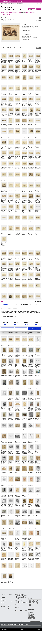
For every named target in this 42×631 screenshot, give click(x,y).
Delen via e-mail (40, 20)
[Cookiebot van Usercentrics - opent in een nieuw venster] (36, 301)
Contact (5, 3)
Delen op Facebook (37, 20)
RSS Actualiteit (30, 615)
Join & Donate (32, 9)
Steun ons (10, 606)
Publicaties (10, 597)
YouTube (33, 603)
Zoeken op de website (17, 4)
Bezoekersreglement (4, 604)
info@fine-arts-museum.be (35, 621)
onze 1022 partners (8, 309)
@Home (8, 14)
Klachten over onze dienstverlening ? (12, 626)
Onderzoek (4, 14)
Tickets (39, 9)
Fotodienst (9, 598)
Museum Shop (3, 603)
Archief (9, 599)
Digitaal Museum (11, 602)
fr (37, 3)
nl (35, 3)
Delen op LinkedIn (38, 20)
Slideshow (38, 47)
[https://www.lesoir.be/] (21, 610)
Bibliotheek (10, 596)
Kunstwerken (40, 18)
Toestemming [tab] (5, 304)
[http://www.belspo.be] (16, 611)
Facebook (30, 603)
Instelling (30, 12)
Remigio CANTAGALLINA (30, 37)
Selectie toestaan (21, 328)
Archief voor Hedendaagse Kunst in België (10, 601)
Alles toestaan (34, 328)
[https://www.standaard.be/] (25, 610)
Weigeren (8, 328)
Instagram (37, 603)
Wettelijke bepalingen (31, 626)
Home (2, 3)
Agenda (19, 12)
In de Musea (3, 600)
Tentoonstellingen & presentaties (11, 12)
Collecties (23, 12)
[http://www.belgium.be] (18, 611)
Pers (9, 3)
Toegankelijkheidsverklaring (23, 626)
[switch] (15, 324)
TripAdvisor (30, 606)
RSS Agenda (30, 612)
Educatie (34, 12)
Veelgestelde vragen (4, 595)
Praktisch (2, 12)
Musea (27, 12)
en (40, 3)
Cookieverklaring (38, 626)
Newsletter (32, 618)
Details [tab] (15, 304)
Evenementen (13, 3)
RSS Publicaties (31, 616)
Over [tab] (36, 304)
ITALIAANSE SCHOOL (26, 39)
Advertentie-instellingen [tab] (26, 304)
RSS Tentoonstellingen (31, 614)
